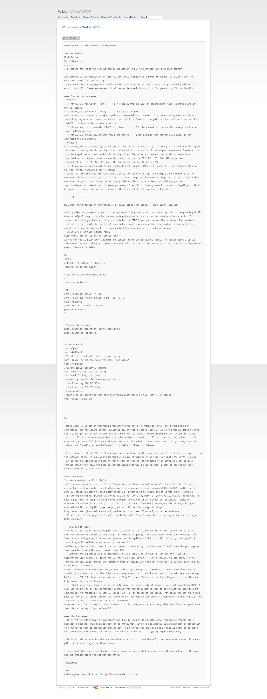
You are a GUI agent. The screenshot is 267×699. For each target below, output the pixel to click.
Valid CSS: (186, 687)
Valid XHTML (175, 687)
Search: (144, 17)
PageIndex (76, 17)
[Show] (62, 687)
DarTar (109, 687)
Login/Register (131, 17)
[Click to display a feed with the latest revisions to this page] (96, 687)
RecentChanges (91, 17)
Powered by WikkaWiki (201, 687)
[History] (70, 687)
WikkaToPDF (80, 11)
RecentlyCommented (111, 17)
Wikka (63, 11)
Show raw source (71, 38)
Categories (63, 17)
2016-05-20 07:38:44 (85, 687)
